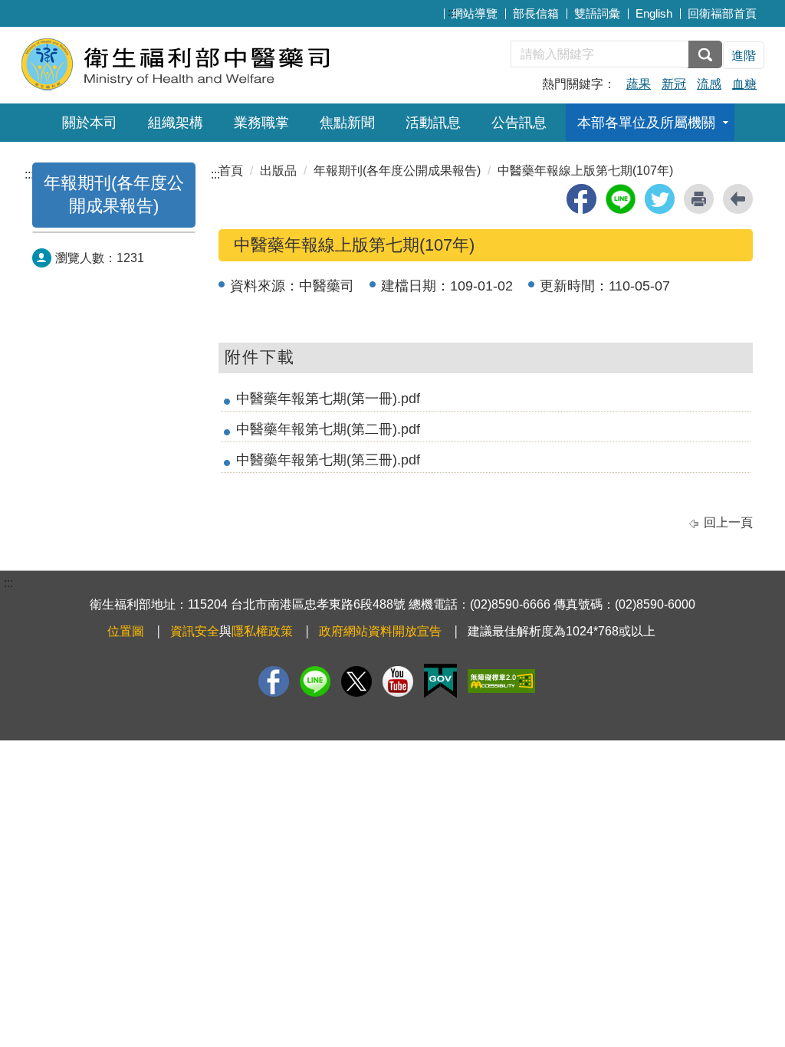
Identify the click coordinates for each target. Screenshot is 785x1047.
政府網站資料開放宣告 (380, 631)
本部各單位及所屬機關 (646, 122)
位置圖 (125, 631)
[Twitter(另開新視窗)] (356, 681)
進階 (743, 55)
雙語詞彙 (597, 13)
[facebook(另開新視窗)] (581, 199)
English (654, 13)
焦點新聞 (347, 122)
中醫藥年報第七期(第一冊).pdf (328, 398)
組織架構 (175, 122)
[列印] (699, 199)
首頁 (230, 170)
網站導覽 (475, 13)
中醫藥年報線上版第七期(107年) (585, 170)
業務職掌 (261, 122)
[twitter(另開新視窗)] (660, 199)
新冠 (674, 83)
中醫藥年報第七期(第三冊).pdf (328, 460)
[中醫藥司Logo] (206, 63)
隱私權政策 (262, 631)
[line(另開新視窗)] (621, 199)
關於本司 (89, 122)
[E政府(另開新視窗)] (440, 681)
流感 (709, 83)
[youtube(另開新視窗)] (398, 681)
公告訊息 (519, 122)
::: (452, 11)
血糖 (744, 83)
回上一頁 (728, 522)
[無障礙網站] (501, 681)
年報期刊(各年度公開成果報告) (397, 170)
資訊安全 (194, 631)
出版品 (278, 170)
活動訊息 (433, 122)
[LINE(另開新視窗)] (315, 681)
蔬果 (638, 83)
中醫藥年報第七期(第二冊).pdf (328, 429)
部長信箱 (536, 13)
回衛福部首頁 (722, 13)
